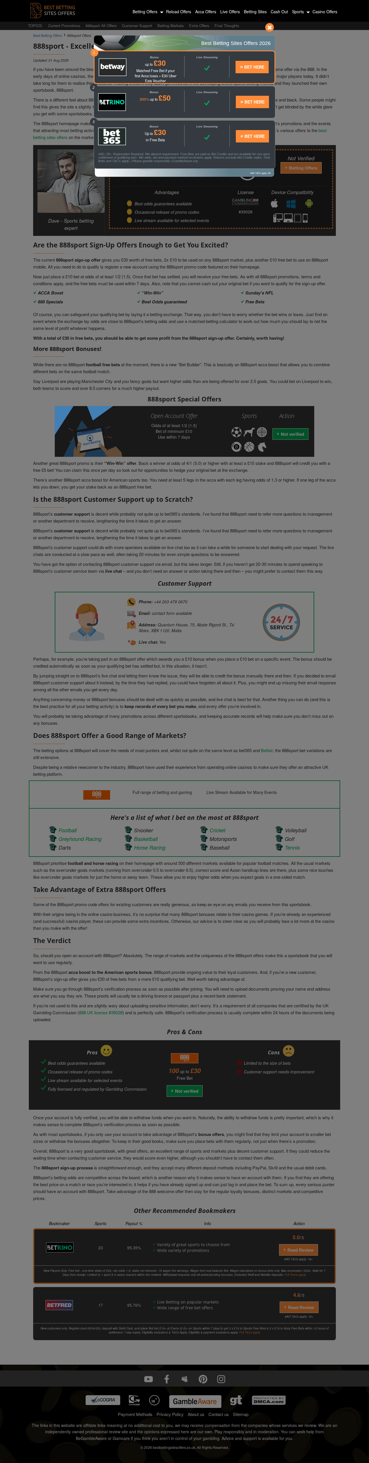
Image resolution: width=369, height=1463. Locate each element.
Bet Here (253, 67)
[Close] (269, 27)
